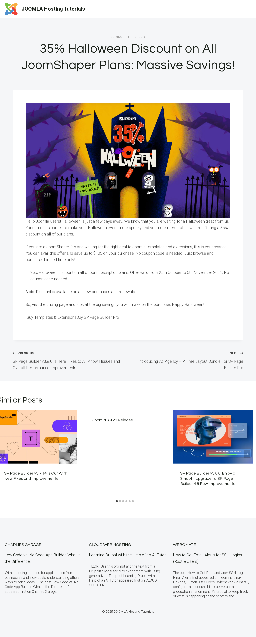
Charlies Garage (23, 545)
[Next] (247, 454)
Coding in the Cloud (128, 37)
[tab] (117, 501)
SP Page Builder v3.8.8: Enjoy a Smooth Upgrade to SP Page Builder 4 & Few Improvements (207, 478)
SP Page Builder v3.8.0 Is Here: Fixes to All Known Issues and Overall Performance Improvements (66, 360)
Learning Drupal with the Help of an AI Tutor (127, 555)
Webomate (184, 545)
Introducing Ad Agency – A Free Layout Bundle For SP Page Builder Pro (190, 360)
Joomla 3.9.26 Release (112, 420)
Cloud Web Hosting (110, 545)
